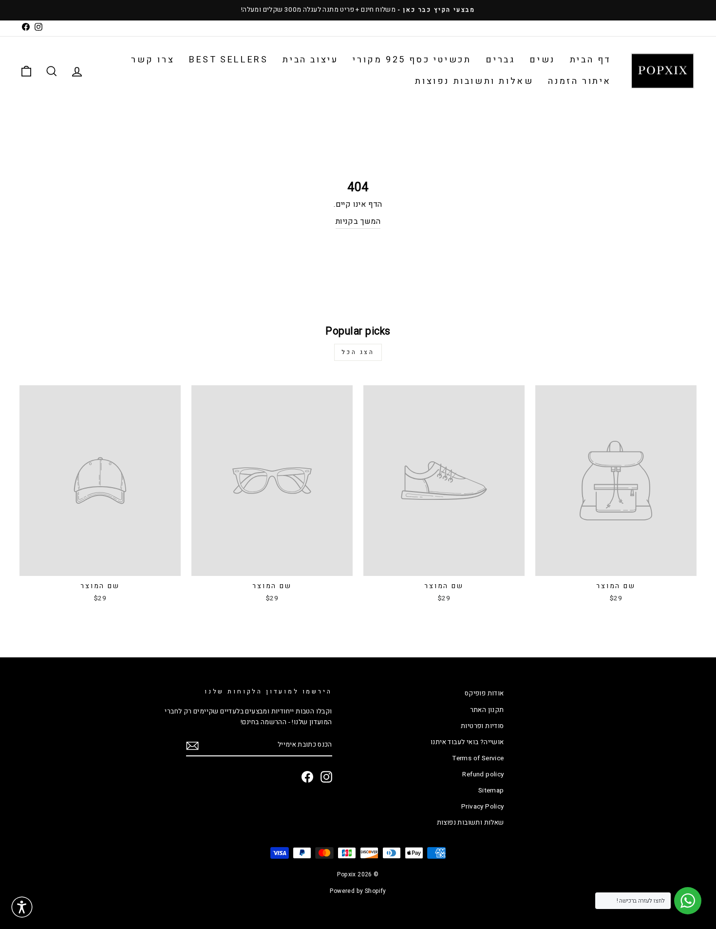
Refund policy (483, 774)
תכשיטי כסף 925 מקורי (412, 59)
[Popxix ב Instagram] (326, 777)
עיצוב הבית (310, 59)
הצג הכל (357, 352)
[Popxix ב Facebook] (307, 777)
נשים (542, 59)
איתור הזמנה (579, 81)
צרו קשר (152, 59)
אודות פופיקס (484, 693)
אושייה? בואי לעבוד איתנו (467, 742)
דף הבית (590, 59)
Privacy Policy (482, 806)
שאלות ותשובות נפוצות (474, 81)
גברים (500, 59)
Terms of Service (478, 758)
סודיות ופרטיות (482, 726)
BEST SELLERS (228, 59)
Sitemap (491, 790)
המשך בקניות (358, 221)
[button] (22, 907)
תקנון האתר (487, 710)
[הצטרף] (192, 745)
